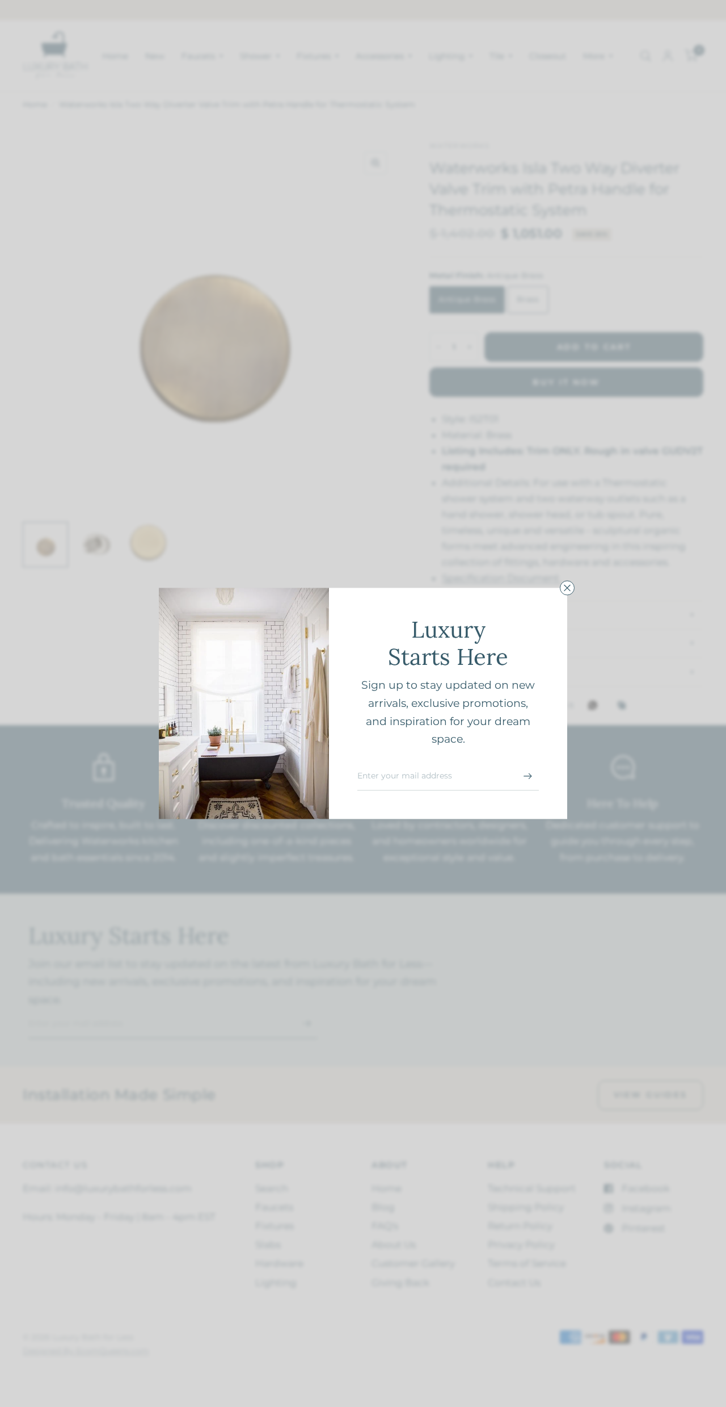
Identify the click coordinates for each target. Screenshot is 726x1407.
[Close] (567, 587)
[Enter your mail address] (527, 776)
